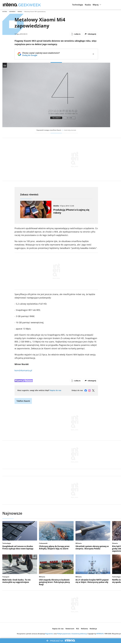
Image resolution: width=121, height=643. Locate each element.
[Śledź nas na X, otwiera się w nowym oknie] (93, 390)
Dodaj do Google (41, 55)
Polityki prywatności (64, 634)
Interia (4, 11)
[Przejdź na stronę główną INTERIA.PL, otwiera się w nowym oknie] (10, 5)
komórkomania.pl (23, 370)
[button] (77, 5)
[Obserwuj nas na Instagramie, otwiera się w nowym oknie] (89, 390)
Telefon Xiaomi (23, 401)
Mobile (20, 11)
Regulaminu (49, 634)
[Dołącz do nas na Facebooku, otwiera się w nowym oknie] (86, 390)
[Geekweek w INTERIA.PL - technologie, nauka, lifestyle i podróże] (29, 5)
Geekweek (12, 11)
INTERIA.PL (100, 634)
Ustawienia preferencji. (79, 634)
